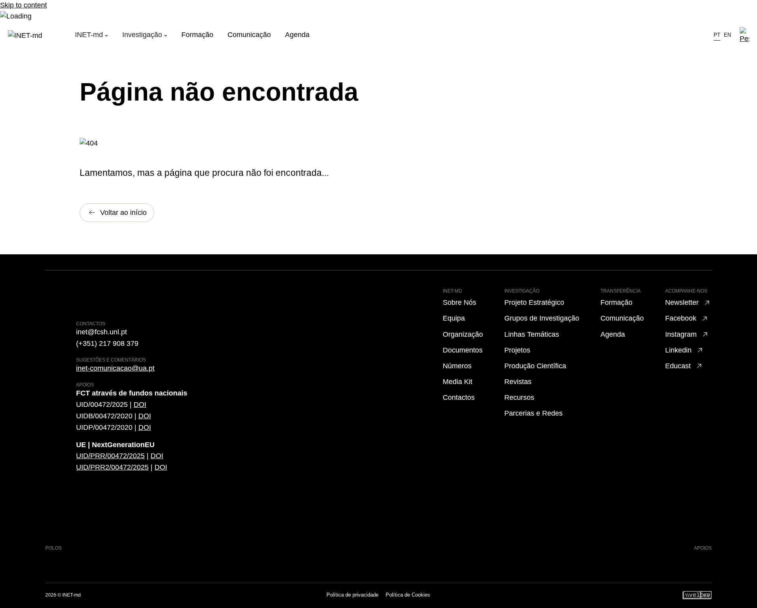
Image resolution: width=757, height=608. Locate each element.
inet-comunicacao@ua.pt (115, 368)
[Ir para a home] (41, 35)
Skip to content (23, 5)
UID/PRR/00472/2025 (110, 456)
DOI (140, 404)
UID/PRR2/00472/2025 (112, 467)
